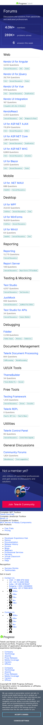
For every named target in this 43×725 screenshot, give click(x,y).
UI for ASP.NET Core (15, 136)
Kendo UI (4, 518)
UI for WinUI (10, 229)
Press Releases (11, 658)
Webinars (8, 550)
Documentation (11, 542)
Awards (8, 656)
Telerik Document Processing (20, 353)
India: (19, 584)
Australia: (21, 588)
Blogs (7, 548)
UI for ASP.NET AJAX (15, 123)
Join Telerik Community (21, 504)
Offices (8, 664)
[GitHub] (10, 606)
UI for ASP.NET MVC (15, 148)
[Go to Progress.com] (7, 638)
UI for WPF (9, 204)
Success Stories (11, 568)
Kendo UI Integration (15, 98)
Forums (8, 546)
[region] (21, 707)
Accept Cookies (21, 714)
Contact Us (9, 578)
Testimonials (10, 570)
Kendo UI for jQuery (15, 74)
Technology (10, 654)
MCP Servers (5, 522)
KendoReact (10, 111)
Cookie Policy (19, 705)
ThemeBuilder (11, 374)
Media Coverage (12, 660)
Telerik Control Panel (15, 430)
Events (7, 558)
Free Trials (9, 528)
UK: (19, 582)
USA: (19, 580)
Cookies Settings (21, 721)
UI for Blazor (10, 161)
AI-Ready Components (21, 522)
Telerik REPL (10, 409)
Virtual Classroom (12, 556)
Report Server (11, 263)
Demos (8, 540)
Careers (8, 662)
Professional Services (14, 552)
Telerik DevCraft (7, 514)
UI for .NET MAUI (13, 182)
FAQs (7, 560)
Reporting (9, 251)
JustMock (9, 297)
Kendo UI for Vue (13, 86)
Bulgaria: (20, 586)
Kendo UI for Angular (15, 61)
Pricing (8, 530)
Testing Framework (14, 396)
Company (9, 652)
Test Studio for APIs (15, 310)
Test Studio (10, 285)
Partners (8, 554)
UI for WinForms (12, 216)
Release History (11, 544)
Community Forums (14, 452)
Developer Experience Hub (16, 538)
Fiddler (7, 331)
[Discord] (10, 608)
